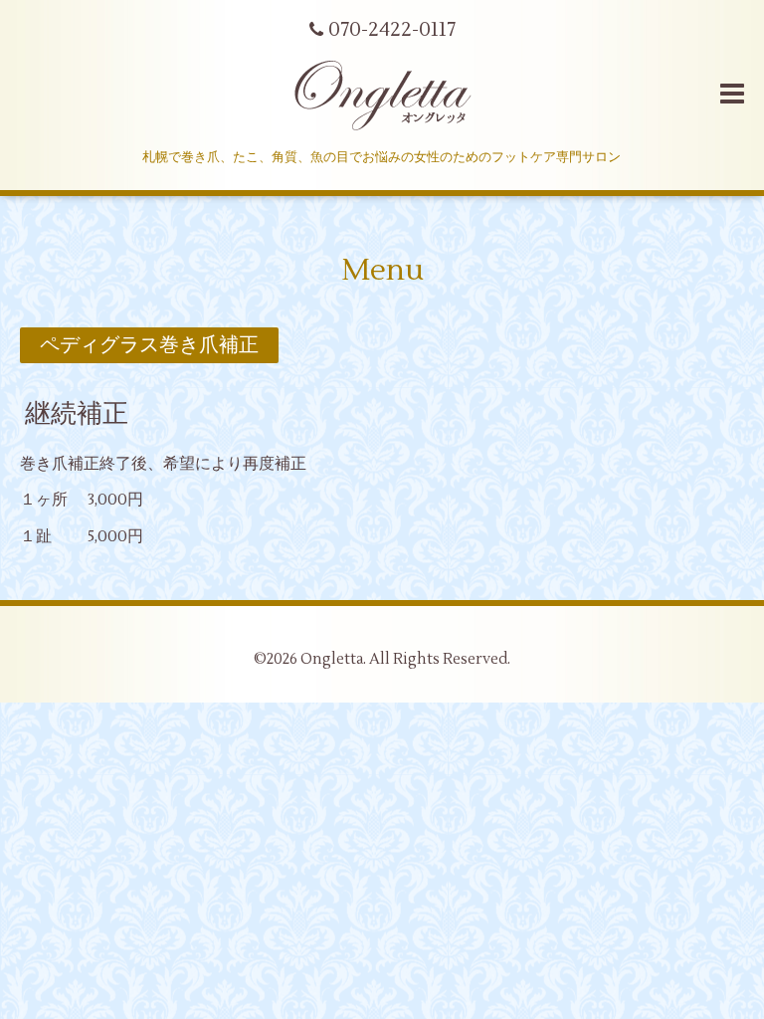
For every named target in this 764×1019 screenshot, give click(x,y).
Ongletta (331, 659)
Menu (382, 270)
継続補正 (76, 414)
